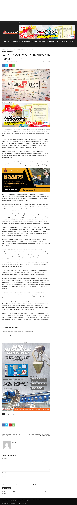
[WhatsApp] (13, 65)
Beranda (3, 49)
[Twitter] (6, 65)
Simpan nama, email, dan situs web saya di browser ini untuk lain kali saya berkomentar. (24, 484)
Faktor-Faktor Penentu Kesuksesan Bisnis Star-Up (25, 414)
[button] (73, 45)
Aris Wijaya (7, 61)
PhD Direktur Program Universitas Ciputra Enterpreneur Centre (14, 415)
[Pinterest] (10, 65)
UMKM (12, 51)
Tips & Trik (9, 49)
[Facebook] (3, 65)
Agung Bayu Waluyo (10, 414)
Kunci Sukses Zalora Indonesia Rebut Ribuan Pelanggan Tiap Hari (39, 434)
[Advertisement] (38, 10)
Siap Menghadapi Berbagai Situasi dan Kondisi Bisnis (11, 434)
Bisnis (8, 51)
